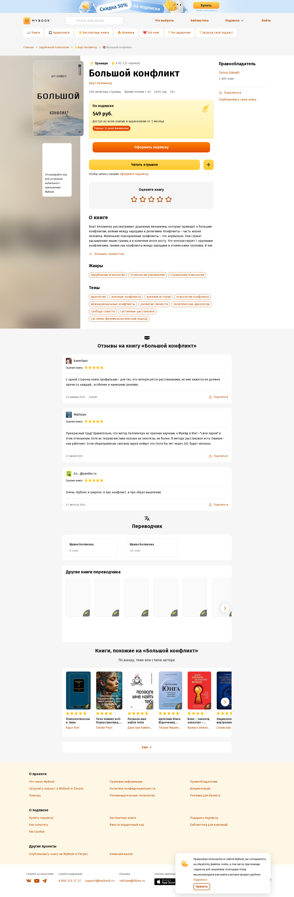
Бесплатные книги (96, 32)
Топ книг (153, 32)
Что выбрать (164, 20)
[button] (225, 608)
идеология (98, 297)
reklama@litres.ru (132, 881)
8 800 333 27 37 (70, 881)
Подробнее (200, 879)
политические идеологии (191, 304)
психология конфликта (192, 297)
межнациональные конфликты (113, 304)
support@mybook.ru (99, 881)
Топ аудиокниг (181, 32)
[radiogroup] (151, 200)
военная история (159, 297)
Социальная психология (187, 275)
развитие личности (154, 304)
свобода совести (103, 311)
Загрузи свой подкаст (217, 32)
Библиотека (200, 20)
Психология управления (147, 275)
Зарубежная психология (108, 275)
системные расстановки (137, 311)
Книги (35, 32)
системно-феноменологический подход (119, 319)
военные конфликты (126, 297)
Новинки (128, 32)
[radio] (134, 199)
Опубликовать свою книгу (237, 99)
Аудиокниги (61, 32)
